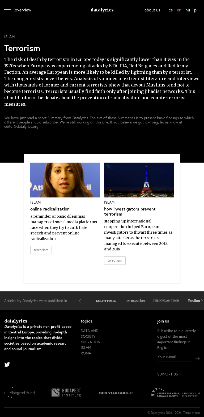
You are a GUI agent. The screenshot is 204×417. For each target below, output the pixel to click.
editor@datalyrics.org (21, 126)
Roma (86, 353)
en (179, 10)
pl (196, 10)
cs (171, 10)
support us (167, 374)
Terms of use (191, 413)
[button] (81, 300)
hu (187, 10)
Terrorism (41, 249)
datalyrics (102, 9)
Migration (90, 341)
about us (152, 10)
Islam (9, 37)
